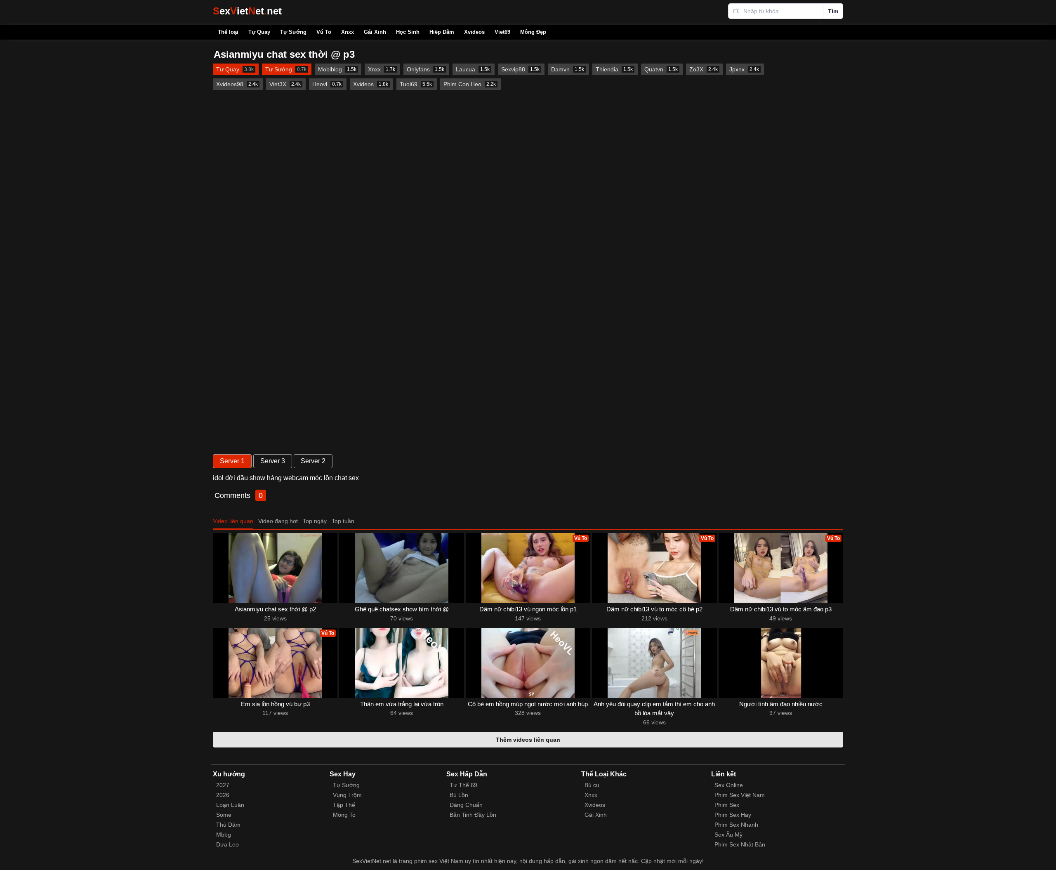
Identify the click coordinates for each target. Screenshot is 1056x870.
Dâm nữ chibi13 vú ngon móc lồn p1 (528, 609)
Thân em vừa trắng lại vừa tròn (401, 703)
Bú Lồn (459, 795)
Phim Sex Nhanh (736, 824)
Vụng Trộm (347, 795)
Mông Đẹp (533, 32)
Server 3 (272, 460)
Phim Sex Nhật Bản (739, 844)
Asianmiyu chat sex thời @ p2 (275, 609)
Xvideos (474, 32)
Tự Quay (259, 32)
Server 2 (313, 460)
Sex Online (728, 785)
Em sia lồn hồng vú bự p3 (275, 703)
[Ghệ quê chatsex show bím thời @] (401, 568)
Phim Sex (726, 805)
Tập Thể (344, 805)
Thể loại (228, 32)
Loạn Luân (230, 805)
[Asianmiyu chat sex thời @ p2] (275, 568)
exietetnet (247, 11)
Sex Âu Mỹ (728, 834)
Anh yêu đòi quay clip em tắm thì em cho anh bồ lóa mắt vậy (654, 708)
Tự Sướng (293, 32)
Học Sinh (408, 32)
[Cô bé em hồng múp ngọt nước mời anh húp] (528, 663)
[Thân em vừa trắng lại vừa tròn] (401, 663)
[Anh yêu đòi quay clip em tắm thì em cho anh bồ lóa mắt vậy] (654, 663)
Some (223, 814)
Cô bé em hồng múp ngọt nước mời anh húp (528, 703)
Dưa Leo (227, 844)
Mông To (344, 814)
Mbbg (223, 834)
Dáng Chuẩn (466, 805)
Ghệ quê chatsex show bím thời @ (402, 609)
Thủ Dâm (228, 824)
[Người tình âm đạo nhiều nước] (781, 663)
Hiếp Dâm (441, 32)
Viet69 (502, 32)
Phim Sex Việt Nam (739, 795)
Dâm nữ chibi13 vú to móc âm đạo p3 (781, 609)
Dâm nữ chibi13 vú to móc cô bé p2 (654, 609)
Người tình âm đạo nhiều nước (781, 703)
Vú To (323, 32)
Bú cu (592, 785)
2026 (222, 795)
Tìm (833, 11)
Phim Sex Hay (732, 814)
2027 (222, 785)
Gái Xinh (375, 32)
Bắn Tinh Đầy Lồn (473, 814)
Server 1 (232, 460)
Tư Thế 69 (463, 785)
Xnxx (347, 32)
